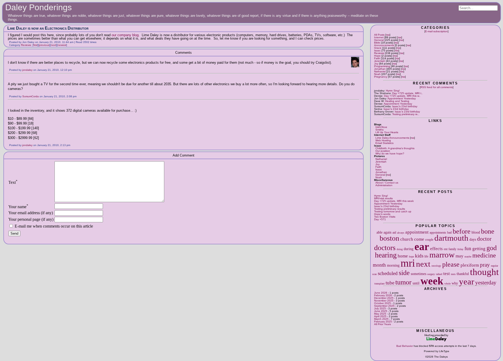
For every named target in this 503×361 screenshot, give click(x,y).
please (451, 264)
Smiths (379, 129)
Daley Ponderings (38, 7)
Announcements (384, 45)
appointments (438, 232)
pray (485, 265)
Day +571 (380, 219)
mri (408, 263)
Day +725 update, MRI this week (394, 201)
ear (421, 246)
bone (487, 231)
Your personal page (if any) (30, 219)
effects (436, 248)
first (35, 45)
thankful (463, 274)
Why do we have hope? (389, 153)
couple (429, 239)
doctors (385, 248)
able (379, 232)
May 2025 (380, 313)
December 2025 (383, 298)
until (416, 283)
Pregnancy (380, 76)
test (446, 273)
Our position (382, 150)
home (403, 256)
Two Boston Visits (384, 216)
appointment (417, 232)
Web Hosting (383, 140)
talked (439, 274)
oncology (436, 265)
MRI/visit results (383, 198)
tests (453, 274)
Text (13, 182)
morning (393, 265)
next (423, 264)
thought (484, 272)
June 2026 (380, 292)
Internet (379, 37)
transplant (379, 283)
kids (419, 255)
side (404, 273)
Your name (18, 206)
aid (394, 232)
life (426, 256)
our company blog (125, 35)
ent (445, 249)
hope (411, 256)
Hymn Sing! (393, 90)
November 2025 (383, 300)
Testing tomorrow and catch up (392, 211)
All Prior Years (382, 324)
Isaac (377, 50)
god (491, 248)
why (455, 283)
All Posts (379, 34)
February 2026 (383, 295)
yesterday (485, 282)
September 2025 (384, 305)
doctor (484, 239)
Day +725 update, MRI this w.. (402, 95)
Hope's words (382, 214)
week (431, 281)
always (400, 232)
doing (400, 249)
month (379, 265)
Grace (377, 47)
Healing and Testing (397, 101)
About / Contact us (386, 182)
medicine (484, 255)
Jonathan (380, 68)
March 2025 (381, 318)
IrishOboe (381, 127)
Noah (377, 74)
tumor (403, 282)
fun (467, 248)
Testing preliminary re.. (405, 114)
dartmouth (451, 238)
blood (476, 232)
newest (62, 45)
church (406, 239)
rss (388, 34)
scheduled (388, 273)
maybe (467, 256)
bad (449, 232)
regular (494, 265)
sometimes (418, 274)
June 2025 (380, 311)
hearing (386, 255)
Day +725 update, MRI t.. (407, 93)
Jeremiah (379, 61)
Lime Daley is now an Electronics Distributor (48, 28)
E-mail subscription (436, 31)
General (379, 40)
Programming (382, 66)
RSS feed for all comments (436, 87)
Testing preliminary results (389, 208)
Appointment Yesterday (401, 98)
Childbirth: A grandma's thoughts (394, 148)
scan (374, 274)
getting (478, 248)
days (472, 239)
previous (44, 45)
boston (389, 238)
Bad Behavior (404, 345)
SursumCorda (30, 96)
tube (390, 282)
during (408, 249)
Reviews (379, 53)
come (419, 239)
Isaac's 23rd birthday (404, 106)
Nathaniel (380, 71)
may (459, 256)
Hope (377, 55)
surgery (431, 274)
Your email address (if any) (30, 213)
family (452, 249)
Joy (376, 63)
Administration (383, 185)
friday (460, 249)
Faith (377, 58)
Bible (377, 42)
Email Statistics (384, 143)
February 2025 (383, 321)
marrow (442, 254)
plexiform (470, 265)
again (387, 232)
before (462, 231)
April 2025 (380, 316)
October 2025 (382, 303)
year (466, 281)
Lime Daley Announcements (392, 137)
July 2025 (380, 308)
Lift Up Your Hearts (386, 132)
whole (447, 283)
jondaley (27, 69)
